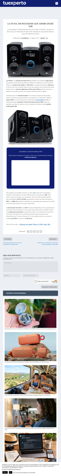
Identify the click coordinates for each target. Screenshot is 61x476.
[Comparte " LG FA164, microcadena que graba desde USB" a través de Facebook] (28, 231)
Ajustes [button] (5, 472)
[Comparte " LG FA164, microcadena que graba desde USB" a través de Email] (37, 231)
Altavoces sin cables (26, 224)
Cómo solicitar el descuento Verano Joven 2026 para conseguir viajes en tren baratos (28, 395)
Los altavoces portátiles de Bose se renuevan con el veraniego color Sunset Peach (27, 362)
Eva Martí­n (25, 38)
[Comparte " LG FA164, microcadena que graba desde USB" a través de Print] (40, 231)
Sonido (42, 38)
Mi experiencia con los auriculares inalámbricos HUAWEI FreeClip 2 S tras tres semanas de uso (30, 329)
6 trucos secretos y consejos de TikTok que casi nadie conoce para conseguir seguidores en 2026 (29, 429)
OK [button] (10, 472)
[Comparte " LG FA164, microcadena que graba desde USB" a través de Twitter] (31, 231)
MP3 (41, 224)
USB (49, 224)
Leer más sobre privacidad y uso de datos (24, 472)
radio (45, 224)
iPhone (35, 224)
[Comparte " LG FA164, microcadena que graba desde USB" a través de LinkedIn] (34, 231)
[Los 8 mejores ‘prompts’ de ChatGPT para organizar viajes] (30, 447)
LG (7, 81)
